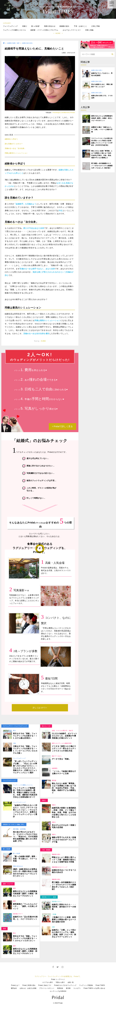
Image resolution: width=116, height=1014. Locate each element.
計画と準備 (96, 26)
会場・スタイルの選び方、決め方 (62, 730)
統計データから (57, 756)
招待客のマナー (18, 914)
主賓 (53, 927)
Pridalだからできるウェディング (65, 985)
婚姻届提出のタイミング (59, 867)
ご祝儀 (54, 914)
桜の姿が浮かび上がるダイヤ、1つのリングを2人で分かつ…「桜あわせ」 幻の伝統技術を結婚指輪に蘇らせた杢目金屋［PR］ (25, 836)
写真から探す (60, 982)
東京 (14, 730)
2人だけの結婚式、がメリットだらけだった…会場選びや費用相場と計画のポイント (64, 736)
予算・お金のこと (80, 26)
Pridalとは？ (15, 985)
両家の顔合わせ (50, 26)
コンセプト (77, 988)
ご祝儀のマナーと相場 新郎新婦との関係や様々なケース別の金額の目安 (64, 919)
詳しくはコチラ (39, 708)
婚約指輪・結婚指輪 (19, 829)
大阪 (14, 743)
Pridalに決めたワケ (44, 985)
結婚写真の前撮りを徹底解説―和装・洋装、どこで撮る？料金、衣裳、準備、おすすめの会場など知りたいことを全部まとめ (64, 812)
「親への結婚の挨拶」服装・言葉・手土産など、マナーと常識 (25, 858)
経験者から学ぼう (11, 139)
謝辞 (14, 888)
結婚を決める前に (27, 43)
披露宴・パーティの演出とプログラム (44, 30)
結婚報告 (55, 768)
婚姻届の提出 (64, 26)
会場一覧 (71, 982)
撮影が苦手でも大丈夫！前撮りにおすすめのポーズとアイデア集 (64, 839)
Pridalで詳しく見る (63, 426)
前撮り (24, 26)
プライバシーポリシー (46, 988)
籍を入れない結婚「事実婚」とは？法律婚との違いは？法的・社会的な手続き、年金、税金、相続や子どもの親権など (64, 787)
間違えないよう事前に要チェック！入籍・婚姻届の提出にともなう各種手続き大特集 (64, 859)
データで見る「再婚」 (61, 759)
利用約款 (60, 988)
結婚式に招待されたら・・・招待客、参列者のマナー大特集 (64, 906)
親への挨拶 (35, 26)
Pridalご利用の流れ (29, 985)
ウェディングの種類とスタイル (14, 30)
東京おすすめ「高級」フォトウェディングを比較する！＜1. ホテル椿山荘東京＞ (25, 736)
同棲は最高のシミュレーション (16, 153)
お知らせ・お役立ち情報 (28, 988)
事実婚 (54, 780)
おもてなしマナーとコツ (72, 30)
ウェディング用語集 (86, 985)
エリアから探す (47, 982)
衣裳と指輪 (89, 30)
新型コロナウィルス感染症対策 (62, 743)
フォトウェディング (10, 26)
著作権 (68, 988)
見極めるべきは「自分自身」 (15, 148)
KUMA (43, 341)
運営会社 (14, 988)
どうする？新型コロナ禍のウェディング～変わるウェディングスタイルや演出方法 (64, 748)
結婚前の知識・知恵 (13, 43)
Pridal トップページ (58, 979)
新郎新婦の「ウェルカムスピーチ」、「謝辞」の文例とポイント (25, 906)
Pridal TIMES (100, 985)
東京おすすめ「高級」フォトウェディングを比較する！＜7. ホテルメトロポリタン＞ (25, 938)
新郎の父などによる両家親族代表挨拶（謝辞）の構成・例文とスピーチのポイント (25, 893)
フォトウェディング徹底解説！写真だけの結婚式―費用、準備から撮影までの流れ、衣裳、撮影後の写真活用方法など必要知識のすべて (25, 792)
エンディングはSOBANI (58, 991)
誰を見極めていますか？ (14, 144)
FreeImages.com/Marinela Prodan (64, 112)
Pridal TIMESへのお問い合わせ (94, 988)
